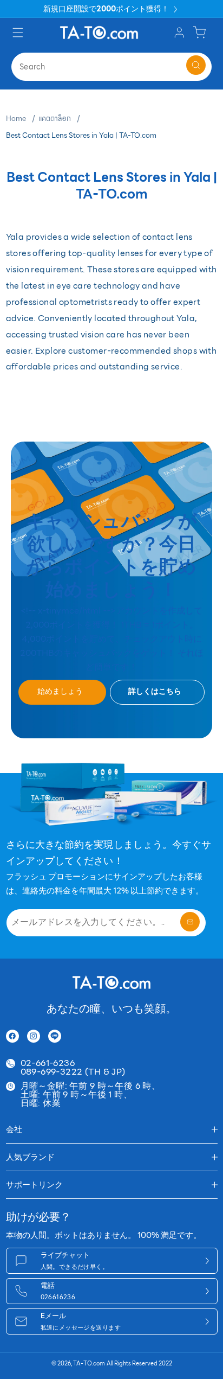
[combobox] (111, 67)
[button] (19, 32)
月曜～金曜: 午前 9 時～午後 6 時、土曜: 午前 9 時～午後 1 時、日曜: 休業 (91, 1095)
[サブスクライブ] (190, 921)
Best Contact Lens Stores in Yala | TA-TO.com (81, 135)
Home (16, 119)
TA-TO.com (89, 1363)
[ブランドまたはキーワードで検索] (196, 65)
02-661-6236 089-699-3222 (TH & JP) (73, 1067)
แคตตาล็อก (54, 119)
